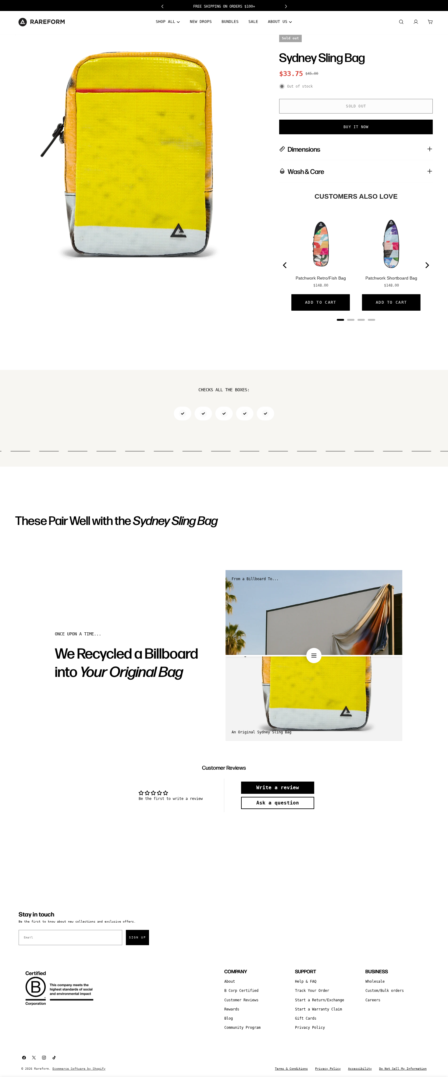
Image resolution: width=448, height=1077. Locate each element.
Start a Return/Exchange (319, 1000)
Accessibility (360, 1068)
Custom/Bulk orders (384, 990)
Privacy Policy (310, 1027)
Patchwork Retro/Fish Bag (321, 278)
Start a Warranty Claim (318, 1009)
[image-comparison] (314, 655)
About (229, 981)
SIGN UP (137, 937)
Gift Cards (305, 1018)
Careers (372, 1000)
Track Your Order (312, 990)
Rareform (41, 1068)
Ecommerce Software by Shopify (78, 1068)
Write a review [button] (277, 787)
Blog (228, 1018)
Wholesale (375, 981)
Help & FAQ (305, 981)
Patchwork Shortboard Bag (391, 278)
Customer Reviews (241, 1000)
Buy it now (355, 127)
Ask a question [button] (277, 803)
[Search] (401, 22)
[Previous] (285, 265)
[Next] (427, 265)
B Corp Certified (241, 990)
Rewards (231, 1009)
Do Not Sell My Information (403, 1068)
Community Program (242, 1027)
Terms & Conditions (291, 1068)
